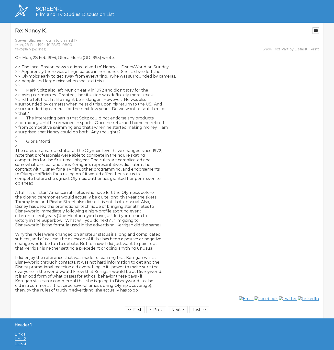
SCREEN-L (49, 9)
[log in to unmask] (59, 40)
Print (315, 49)
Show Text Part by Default (285, 49)
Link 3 (20, 343)
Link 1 (20, 334)
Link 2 (20, 339)
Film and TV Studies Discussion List (75, 14)
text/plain (23, 49)
